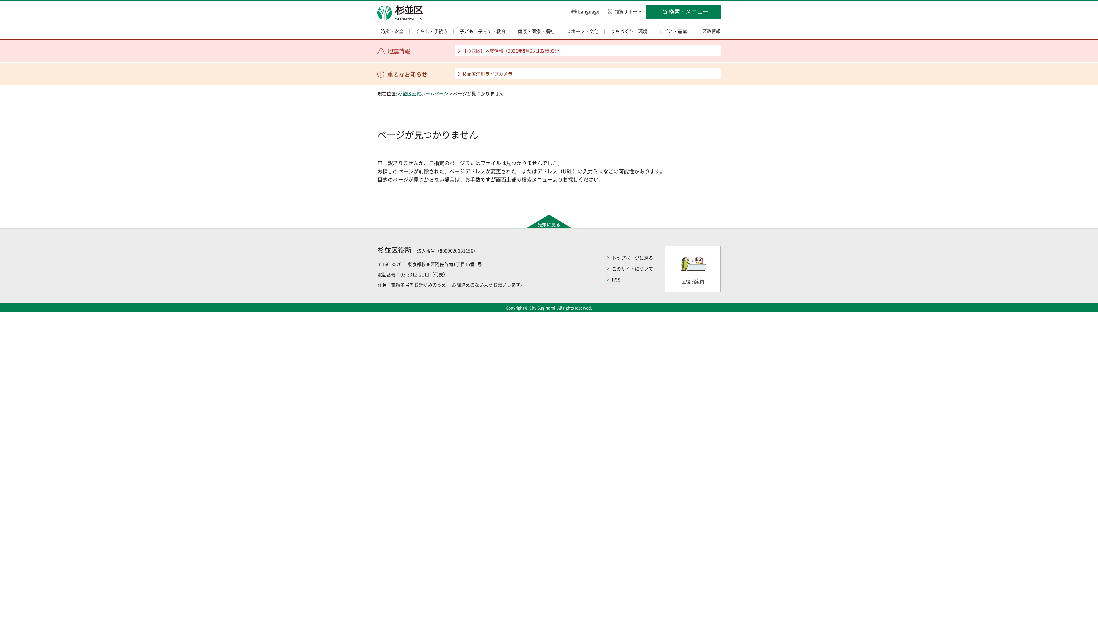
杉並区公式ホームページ (423, 93)
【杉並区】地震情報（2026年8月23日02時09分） (513, 50)
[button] (585, 11)
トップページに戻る (632, 257)
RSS (616, 279)
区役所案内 (692, 281)
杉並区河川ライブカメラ (487, 73)
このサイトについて (632, 268)
